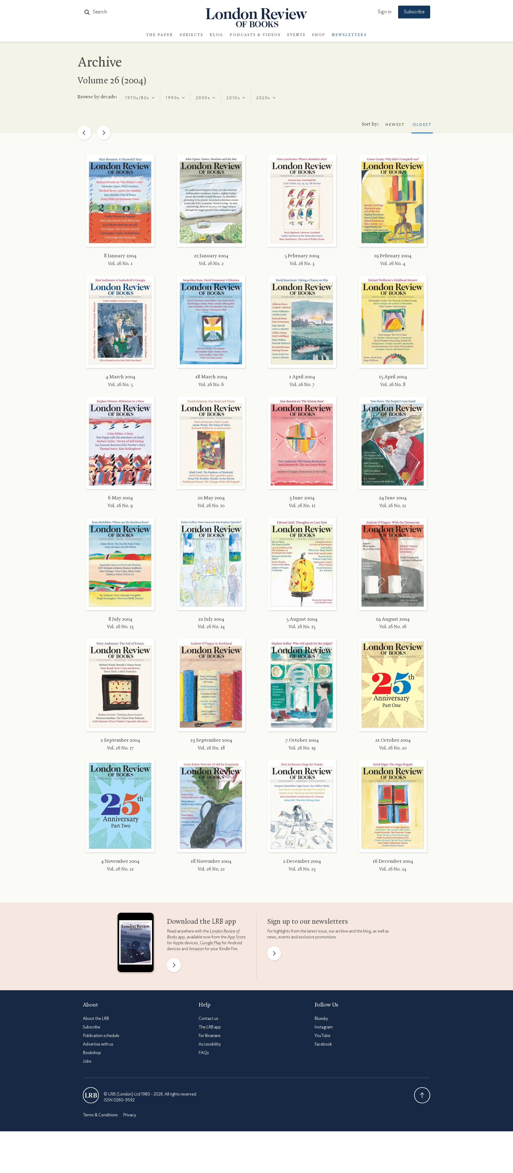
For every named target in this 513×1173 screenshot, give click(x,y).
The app (210, 1027)
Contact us (208, 1018)
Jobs (87, 1061)
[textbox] (136, 98)
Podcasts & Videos (255, 35)
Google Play (210, 943)
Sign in (384, 12)
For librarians (210, 1036)
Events (296, 35)
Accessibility (210, 1044)
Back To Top (422, 1095)
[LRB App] (136, 944)
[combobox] (139, 97)
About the (96, 1018)
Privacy (129, 1115)
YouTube (322, 1036)
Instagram (323, 1027)
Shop (318, 35)
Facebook (323, 1044)
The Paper (159, 35)
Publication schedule (101, 1036)
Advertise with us (98, 1044)
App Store (236, 937)
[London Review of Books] (91, 1095)
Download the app (201, 922)
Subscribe (414, 12)
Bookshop (92, 1053)
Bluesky (321, 1018)
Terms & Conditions (100, 1115)
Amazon (196, 949)
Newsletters (349, 35)
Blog (216, 35)
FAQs (204, 1053)
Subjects (191, 35)
